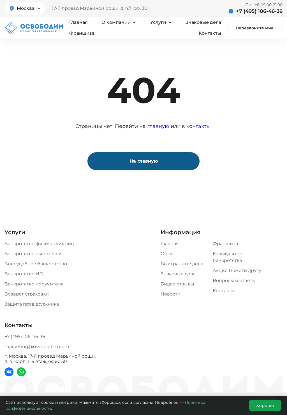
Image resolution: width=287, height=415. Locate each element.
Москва (25, 8)
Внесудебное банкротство (35, 263)
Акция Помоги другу (237, 270)
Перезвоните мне (255, 28)
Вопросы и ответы (234, 280)
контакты (198, 126)
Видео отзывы (177, 284)
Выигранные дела (182, 263)
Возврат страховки (26, 294)
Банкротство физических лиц (39, 243)
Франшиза (81, 33)
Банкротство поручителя (34, 284)
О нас (167, 253)
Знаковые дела (203, 22)
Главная (78, 22)
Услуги (158, 22)
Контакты (210, 33)
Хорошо (265, 405)
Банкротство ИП (23, 273)
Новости (170, 294)
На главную (143, 161)
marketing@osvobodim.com (36, 346)
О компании (116, 22)
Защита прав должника (31, 304)
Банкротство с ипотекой (33, 253)
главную (158, 126)
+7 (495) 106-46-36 (259, 11)
